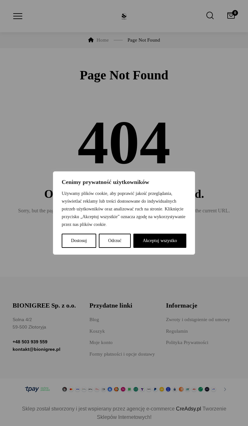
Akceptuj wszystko (160, 240)
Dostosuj (79, 240)
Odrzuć (114, 240)
